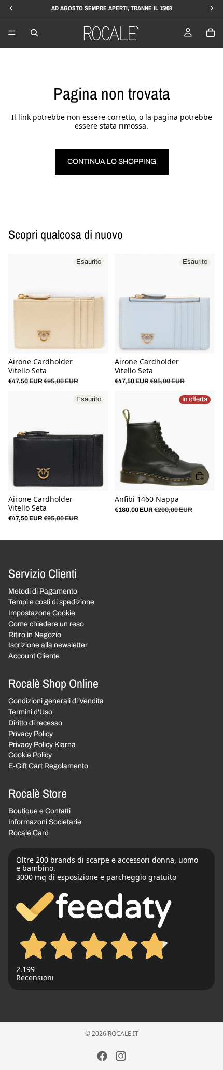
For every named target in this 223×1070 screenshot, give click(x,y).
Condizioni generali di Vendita (56, 701)
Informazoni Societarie (44, 822)
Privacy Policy (30, 734)
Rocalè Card (28, 833)
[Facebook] (102, 1056)
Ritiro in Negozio (34, 634)
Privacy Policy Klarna (42, 744)
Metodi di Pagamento (42, 591)
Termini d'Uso (30, 712)
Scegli (208, 476)
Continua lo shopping (111, 161)
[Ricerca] (34, 32)
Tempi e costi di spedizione (51, 602)
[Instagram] (121, 1056)
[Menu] (12, 33)
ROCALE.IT (123, 1033)
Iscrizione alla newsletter (48, 645)
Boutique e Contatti (39, 811)
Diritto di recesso (35, 723)
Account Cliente (34, 656)
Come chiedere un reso (46, 624)
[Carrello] (210, 32)
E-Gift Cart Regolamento (48, 766)
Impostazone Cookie (41, 613)
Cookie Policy (30, 755)
